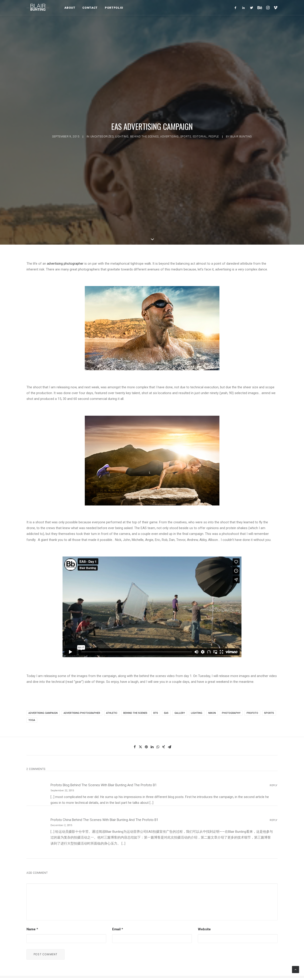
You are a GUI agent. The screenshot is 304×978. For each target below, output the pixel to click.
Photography (231, 713)
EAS (166, 713)
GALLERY (179, 713)
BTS (155, 713)
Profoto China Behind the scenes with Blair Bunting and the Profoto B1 (104, 820)
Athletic (111, 713)
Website (204, 929)
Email (117, 929)
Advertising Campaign (43, 713)
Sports (185, 136)
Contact (90, 7)
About (69, 7)
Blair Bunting (241, 136)
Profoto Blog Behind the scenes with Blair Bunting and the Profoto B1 (104, 785)
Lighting (122, 136)
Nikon (212, 713)
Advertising (169, 136)
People (214, 136)
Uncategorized (102, 136)
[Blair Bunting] (37, 7)
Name (32, 929)
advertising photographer (65, 264)
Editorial (200, 136)
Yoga (31, 720)
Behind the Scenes (144, 136)
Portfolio (114, 7)
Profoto (252, 713)
